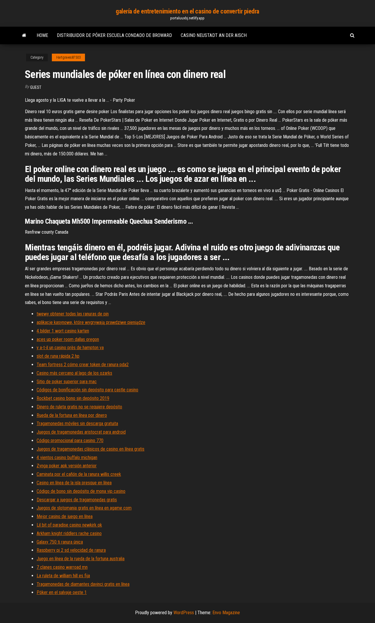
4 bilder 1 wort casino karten (63, 331)
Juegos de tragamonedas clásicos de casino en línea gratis (90, 449)
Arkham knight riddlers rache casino (69, 533)
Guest (35, 87)
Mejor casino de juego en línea (65, 516)
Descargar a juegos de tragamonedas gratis (77, 500)
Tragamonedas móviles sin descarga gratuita (77, 423)
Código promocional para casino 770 (70, 440)
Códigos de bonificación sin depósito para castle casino (87, 390)
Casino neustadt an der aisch (214, 35)
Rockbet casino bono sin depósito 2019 (73, 398)
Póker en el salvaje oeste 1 (62, 592)
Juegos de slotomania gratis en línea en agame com (84, 508)
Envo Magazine (226, 612)
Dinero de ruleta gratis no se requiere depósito (79, 407)
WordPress (183, 612)
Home (42, 35)
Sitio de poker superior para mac (67, 381)
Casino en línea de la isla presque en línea (74, 483)
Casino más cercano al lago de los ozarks (74, 373)
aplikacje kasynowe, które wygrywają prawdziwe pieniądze (91, 322)
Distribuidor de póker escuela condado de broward (114, 35)
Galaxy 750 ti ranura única (60, 542)
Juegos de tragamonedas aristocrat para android (81, 432)
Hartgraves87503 (68, 57)
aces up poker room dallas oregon (68, 339)
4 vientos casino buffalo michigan (67, 457)
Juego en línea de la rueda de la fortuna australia (81, 558)
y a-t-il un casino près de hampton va (70, 347)
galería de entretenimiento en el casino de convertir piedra (187, 11)
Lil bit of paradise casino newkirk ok (69, 525)
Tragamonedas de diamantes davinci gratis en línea (83, 584)
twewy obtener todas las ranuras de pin (73, 314)
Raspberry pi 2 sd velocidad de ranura (71, 550)
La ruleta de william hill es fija (63, 575)
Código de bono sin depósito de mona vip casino (81, 491)
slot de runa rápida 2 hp (58, 356)
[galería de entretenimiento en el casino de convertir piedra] (24, 35)
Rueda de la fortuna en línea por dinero (72, 415)
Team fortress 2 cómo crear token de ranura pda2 (83, 364)
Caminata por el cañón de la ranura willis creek (79, 474)
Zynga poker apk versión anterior (67, 465)
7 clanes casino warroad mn (62, 567)
